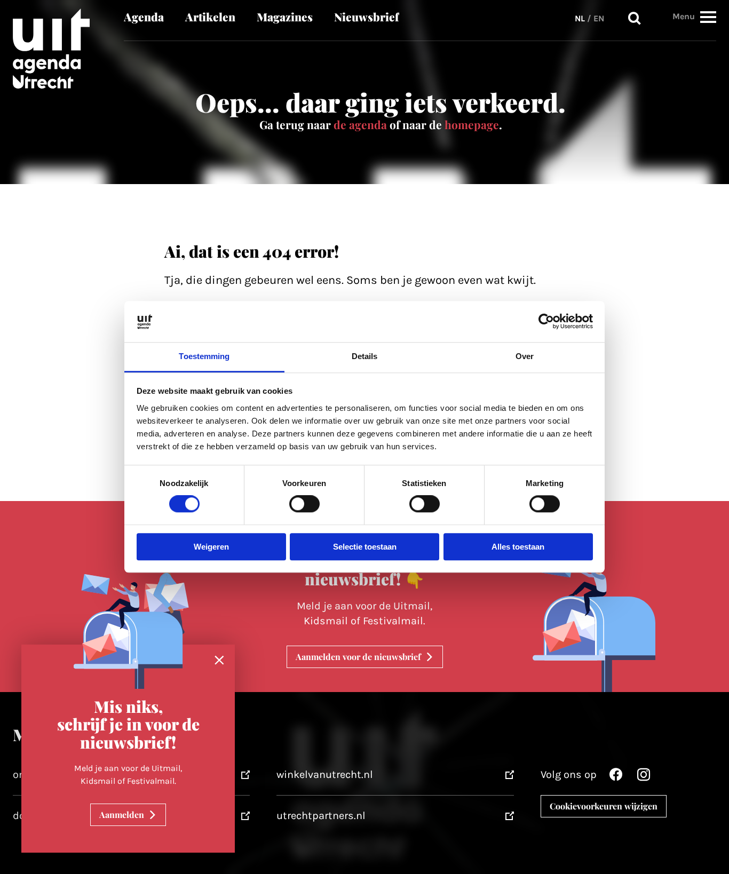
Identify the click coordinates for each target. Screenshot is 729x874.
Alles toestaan (518, 546)
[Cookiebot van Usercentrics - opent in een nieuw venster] (546, 322)
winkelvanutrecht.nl (324, 774)
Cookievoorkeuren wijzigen (603, 806)
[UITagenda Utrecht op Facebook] (615, 777)
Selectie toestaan (365, 546)
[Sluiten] (219, 660)
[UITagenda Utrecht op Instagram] (643, 777)
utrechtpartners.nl (321, 815)
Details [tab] (365, 356)
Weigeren (211, 546)
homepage (472, 124)
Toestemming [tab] (204, 356)
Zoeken (634, 18)
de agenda (360, 124)
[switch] (304, 504)
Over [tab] (525, 356)
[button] (708, 16)
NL (580, 18)
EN (598, 18)
